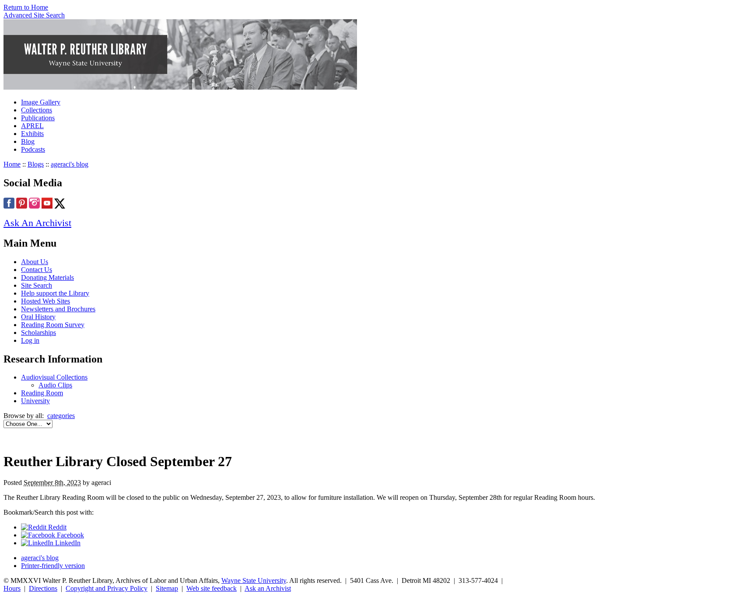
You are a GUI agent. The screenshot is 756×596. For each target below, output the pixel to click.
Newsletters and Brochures (58, 309)
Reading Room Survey (52, 324)
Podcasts (33, 149)
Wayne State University (253, 580)
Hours (12, 588)
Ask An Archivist (37, 222)
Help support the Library (55, 293)
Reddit (56, 527)
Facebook (69, 535)
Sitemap (167, 588)
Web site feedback (211, 588)
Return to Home (26, 7)
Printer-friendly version (53, 565)
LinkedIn (66, 543)
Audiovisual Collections (54, 377)
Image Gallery (40, 102)
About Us (34, 261)
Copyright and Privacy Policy (106, 588)
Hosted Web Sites (45, 301)
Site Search (36, 285)
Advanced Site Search (34, 15)
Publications (38, 118)
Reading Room (42, 393)
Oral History (38, 317)
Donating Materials (47, 277)
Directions (43, 588)
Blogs (36, 164)
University (35, 400)
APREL (32, 125)
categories (61, 415)
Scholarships (38, 332)
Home (12, 164)
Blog (28, 141)
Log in (30, 340)
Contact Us (36, 269)
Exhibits (32, 133)
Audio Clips (55, 385)
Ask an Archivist (268, 588)
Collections (36, 110)
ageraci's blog (69, 164)
